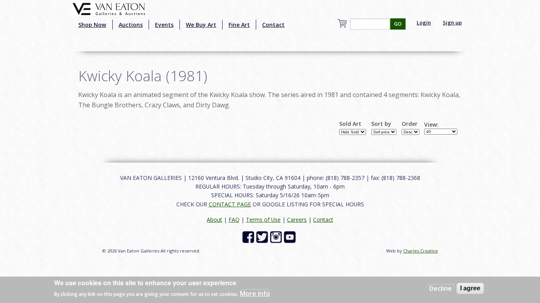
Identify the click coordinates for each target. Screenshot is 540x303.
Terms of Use (263, 219)
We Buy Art (201, 24)
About (214, 219)
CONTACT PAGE (230, 204)
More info (255, 293)
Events (164, 24)
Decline (440, 288)
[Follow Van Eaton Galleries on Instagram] (277, 236)
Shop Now (92, 24)
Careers (297, 219)
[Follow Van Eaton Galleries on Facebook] (249, 236)
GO (398, 24)
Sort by (381, 124)
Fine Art (239, 24)
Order (409, 124)
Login (424, 22)
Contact (273, 24)
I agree (470, 288)
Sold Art (350, 124)
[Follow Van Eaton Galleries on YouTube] (291, 236)
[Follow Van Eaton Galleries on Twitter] (263, 236)
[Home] (108, 8)
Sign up (452, 22)
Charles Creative (420, 251)
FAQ (234, 219)
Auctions (131, 24)
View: (431, 124)
